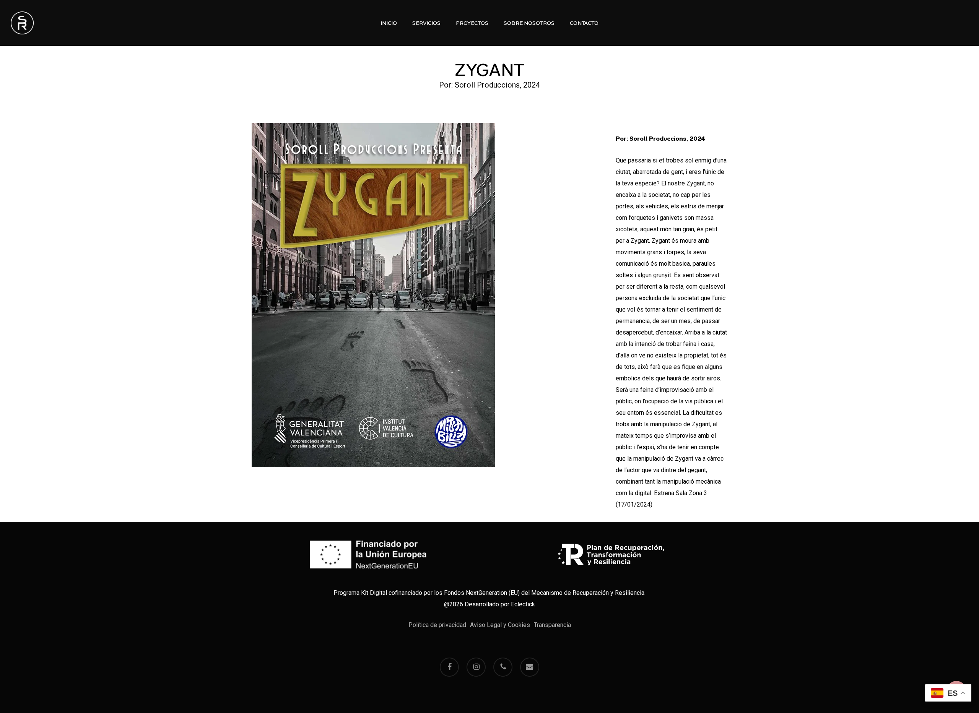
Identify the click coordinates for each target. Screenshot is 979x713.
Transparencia (552, 625)
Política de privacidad (437, 625)
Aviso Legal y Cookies (500, 625)
